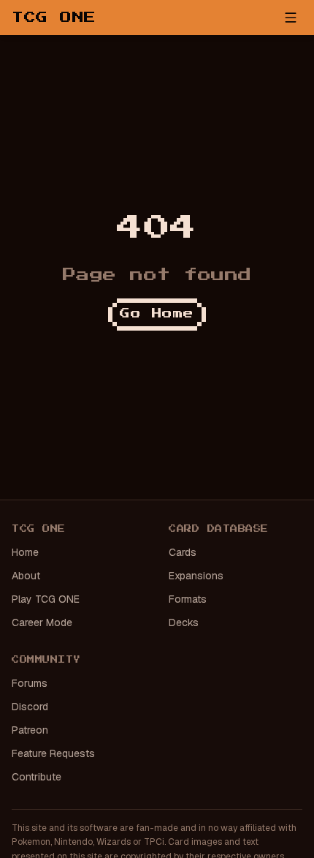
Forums (29, 683)
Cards (182, 552)
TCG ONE (54, 17)
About (26, 575)
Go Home (157, 314)
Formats (188, 599)
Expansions (196, 575)
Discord (30, 706)
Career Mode (42, 622)
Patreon (30, 730)
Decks (184, 622)
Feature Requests (53, 753)
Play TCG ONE (46, 599)
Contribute (36, 776)
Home (25, 552)
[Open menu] (290, 17)
